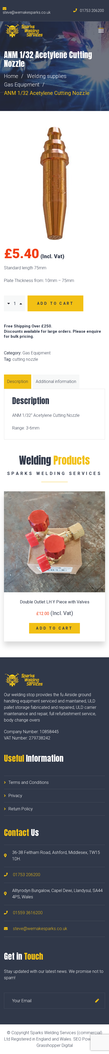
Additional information (56, 381)
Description (17, 381)
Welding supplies (46, 76)
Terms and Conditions (28, 782)
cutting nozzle (25, 359)
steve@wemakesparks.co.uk (40, 928)
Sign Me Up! (97, 1001)
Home (11, 76)
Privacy (15, 795)
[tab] (18, 382)
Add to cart (55, 303)
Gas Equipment (21, 84)
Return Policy (20, 808)
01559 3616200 (28, 912)
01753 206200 (26, 874)
